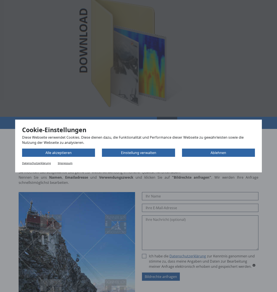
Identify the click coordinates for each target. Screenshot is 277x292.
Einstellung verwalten (138, 152)
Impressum (65, 163)
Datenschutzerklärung (36, 163)
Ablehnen (218, 152)
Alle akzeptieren (58, 152)
